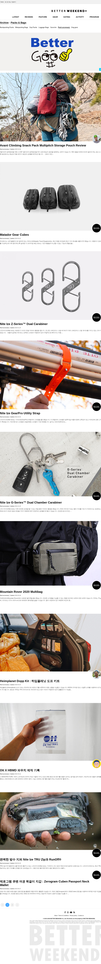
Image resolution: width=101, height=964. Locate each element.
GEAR (55, 17)
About (56, 915)
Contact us (81, 915)
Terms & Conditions (63, 915)
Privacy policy (73, 915)
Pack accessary (64, 27)
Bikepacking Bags (21, 27)
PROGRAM (94, 17)
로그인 (6, 2)
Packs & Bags (18, 22)
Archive (4, 22)
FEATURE (43, 17)
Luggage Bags (44, 27)
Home (2, 2)
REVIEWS (29, 17)
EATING (67, 17)
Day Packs (33, 27)
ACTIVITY (80, 17)
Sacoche (53, 27)
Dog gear (74, 27)
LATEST (15, 17)
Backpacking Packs (7, 27)
